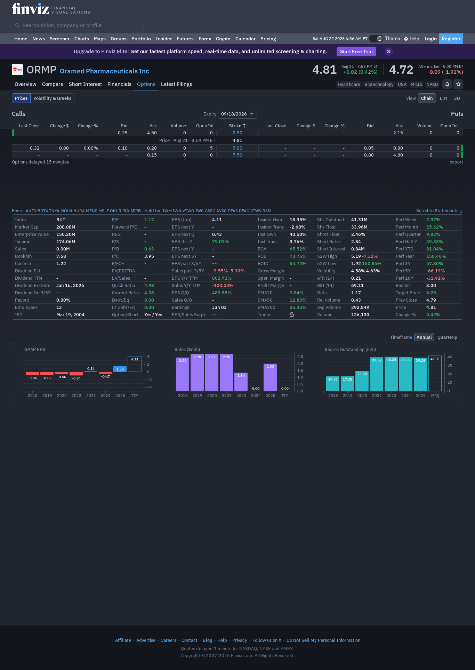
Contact (190, 640)
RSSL (267, 210)
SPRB (135, 210)
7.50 (237, 155)
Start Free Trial (356, 51)
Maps (100, 38)
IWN (177, 210)
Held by (152, 210)
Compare (52, 84)
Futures (185, 38)
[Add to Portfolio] (458, 84)
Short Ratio (328, 241)
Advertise (145, 640)
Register (451, 38)
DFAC (244, 210)
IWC (199, 210)
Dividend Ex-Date (32, 285)
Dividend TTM (28, 278)
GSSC (210, 210)
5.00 (237, 148)
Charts (81, 38)
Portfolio (141, 38)
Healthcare (349, 84)
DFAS (233, 210)
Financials (119, 84)
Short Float (328, 234)
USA (402, 84)
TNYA (54, 210)
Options (146, 84)
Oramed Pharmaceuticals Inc (104, 71)
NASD (432, 84)
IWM (167, 210)
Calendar (245, 38)
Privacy (239, 640)
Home (20, 38)
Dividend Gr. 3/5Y (33, 292)
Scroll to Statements (437, 210)
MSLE (103, 210)
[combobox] (78, 25)
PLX (125, 210)
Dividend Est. (28, 270)
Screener (60, 38)
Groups (119, 38)
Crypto (223, 38)
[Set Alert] (447, 84)
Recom (403, 285)
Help (414, 38)
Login (431, 38)
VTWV (255, 210)
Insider (164, 38)
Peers (17, 210)
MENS (91, 210)
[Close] (389, 51)
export (456, 162)
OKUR (115, 210)
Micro (416, 84)
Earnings (180, 307)
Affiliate (123, 640)
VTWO (188, 210)
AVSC (221, 210)
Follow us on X (266, 640)
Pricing (268, 38)
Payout (22, 300)
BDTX (43, 210)
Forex (205, 38)
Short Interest (85, 84)
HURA (79, 210)
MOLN (66, 210)
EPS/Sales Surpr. (189, 314)
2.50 (237, 132)
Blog (207, 640)
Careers (168, 640)
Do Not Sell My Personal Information (323, 640)
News (38, 38)
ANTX (31, 210)
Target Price (408, 292)
